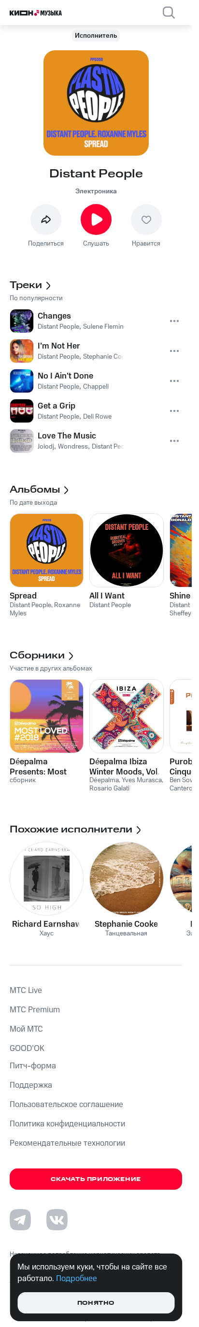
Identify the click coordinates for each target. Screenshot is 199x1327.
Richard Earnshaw (47, 924)
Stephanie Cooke (126, 924)
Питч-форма (33, 1066)
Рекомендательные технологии (67, 1143)
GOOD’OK (27, 1048)
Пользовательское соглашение (66, 1104)
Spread (23, 596)
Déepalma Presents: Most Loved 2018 (38, 766)
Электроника (96, 191)
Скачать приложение (96, 1179)
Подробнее (76, 1278)
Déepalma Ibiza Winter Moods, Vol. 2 (124, 766)
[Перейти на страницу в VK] (57, 1219)
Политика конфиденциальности (67, 1124)
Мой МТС (26, 1029)
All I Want (107, 596)
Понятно (95, 1303)
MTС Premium (35, 1010)
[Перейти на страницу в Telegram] (20, 1219)
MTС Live (26, 990)
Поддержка (31, 1085)
